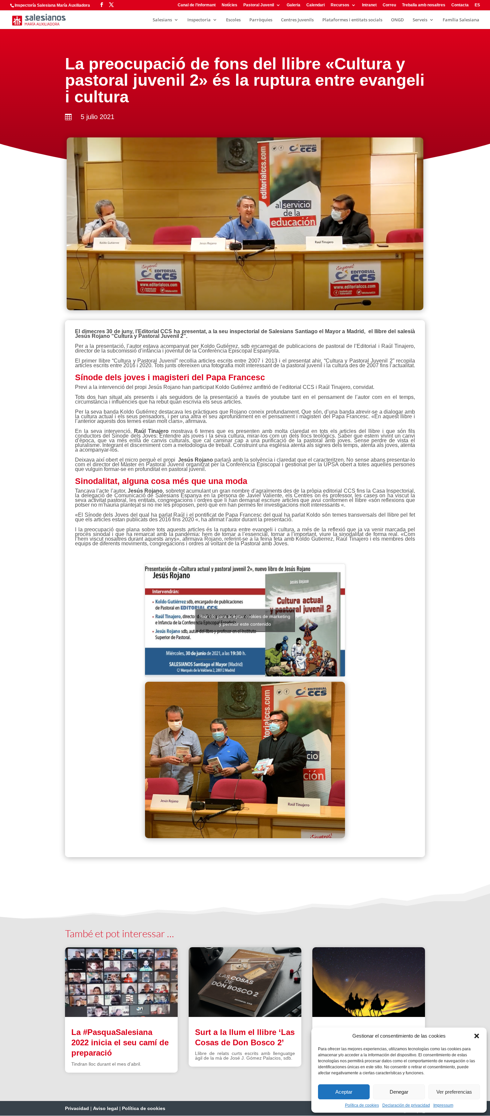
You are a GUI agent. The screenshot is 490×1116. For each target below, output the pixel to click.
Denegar (399, 1092)
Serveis (420, 20)
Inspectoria (199, 20)
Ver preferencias (454, 1092)
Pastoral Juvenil (258, 5)
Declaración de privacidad (406, 1105)
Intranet (369, 5)
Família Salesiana (461, 20)
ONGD (397, 20)
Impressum (443, 1105)
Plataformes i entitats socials (352, 20)
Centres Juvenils (297, 20)
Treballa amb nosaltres (423, 5)
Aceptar (343, 1092)
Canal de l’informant (197, 5)
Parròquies (260, 20)
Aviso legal (105, 1108)
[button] (476, 1036)
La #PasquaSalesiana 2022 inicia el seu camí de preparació (120, 1042)
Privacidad (77, 1108)
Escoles (233, 20)
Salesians (162, 20)
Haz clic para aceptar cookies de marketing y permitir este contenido (244, 620)
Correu (389, 5)
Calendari (315, 5)
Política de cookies (362, 1105)
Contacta (460, 5)
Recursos (340, 5)
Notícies (229, 5)
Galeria (293, 5)
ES (477, 5)
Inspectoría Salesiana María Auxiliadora (52, 5)
